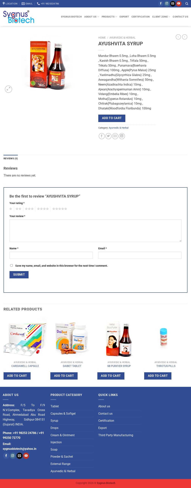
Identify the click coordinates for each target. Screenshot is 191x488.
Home (102, 37)
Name (14, 248)
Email (102, 248)
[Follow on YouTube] (178, 4)
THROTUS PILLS (165, 366)
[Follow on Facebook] (161, 4)
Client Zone (160, 16)
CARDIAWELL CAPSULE (25, 366)
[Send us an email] (173, 4)
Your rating (17, 203)
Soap (54, 449)
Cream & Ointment (63, 435)
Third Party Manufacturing (115, 435)
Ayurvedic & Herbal (122, 37)
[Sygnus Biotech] (22, 16)
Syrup (54, 420)
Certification (140, 16)
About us (90, 16)
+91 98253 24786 (24, 433)
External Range (60, 464)
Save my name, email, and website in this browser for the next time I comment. (61, 265)
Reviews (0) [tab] (11, 158)
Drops (54, 428)
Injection (56, 442)
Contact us (180, 16)
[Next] (187, 351)
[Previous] (4, 351)
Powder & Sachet (62, 456)
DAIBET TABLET (72, 366)
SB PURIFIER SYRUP (119, 366)
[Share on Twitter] (108, 136)
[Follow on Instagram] (167, 4)
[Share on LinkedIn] (122, 136)
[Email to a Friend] (115, 136)
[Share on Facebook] (102, 136)
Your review (17, 216)
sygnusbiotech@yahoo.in (19, 449)
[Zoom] (8, 89)
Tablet (55, 406)
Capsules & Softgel (63, 413)
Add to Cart (112, 118)
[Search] (186, 3)
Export (124, 16)
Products (108, 16)
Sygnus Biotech (71, 16)
